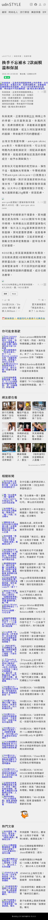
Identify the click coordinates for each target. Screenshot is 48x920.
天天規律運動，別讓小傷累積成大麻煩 (38, 436)
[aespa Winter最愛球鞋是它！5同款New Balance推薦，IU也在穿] (10, 608)
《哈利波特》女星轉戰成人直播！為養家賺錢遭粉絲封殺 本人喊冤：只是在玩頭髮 (38, 457)
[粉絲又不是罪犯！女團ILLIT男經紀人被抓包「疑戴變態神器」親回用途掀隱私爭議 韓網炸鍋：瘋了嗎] (10, 595)
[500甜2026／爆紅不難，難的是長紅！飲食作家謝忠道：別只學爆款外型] (10, 704)
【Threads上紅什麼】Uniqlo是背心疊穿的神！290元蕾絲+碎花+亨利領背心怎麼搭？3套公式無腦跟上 (33, 666)
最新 (4, 12)
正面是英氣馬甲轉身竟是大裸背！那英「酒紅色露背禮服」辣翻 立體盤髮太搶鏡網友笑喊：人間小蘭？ (33, 790)
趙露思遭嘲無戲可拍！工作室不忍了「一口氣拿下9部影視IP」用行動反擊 (32, 622)
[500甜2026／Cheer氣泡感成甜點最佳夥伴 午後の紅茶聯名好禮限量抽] (10, 759)
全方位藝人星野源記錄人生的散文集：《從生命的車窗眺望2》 (32, 485)
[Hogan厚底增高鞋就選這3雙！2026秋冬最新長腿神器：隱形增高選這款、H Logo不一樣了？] (10, 581)
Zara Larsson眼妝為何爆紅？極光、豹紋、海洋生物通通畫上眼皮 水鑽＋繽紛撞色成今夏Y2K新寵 (33, 341)
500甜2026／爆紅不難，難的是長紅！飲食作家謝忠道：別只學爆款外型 (33, 704)
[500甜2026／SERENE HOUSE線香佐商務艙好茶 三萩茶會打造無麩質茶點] (10, 773)
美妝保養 (36, 12)
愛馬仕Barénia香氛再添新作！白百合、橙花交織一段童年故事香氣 (32, 367)
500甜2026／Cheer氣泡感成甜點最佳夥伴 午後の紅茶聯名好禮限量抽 (33, 759)
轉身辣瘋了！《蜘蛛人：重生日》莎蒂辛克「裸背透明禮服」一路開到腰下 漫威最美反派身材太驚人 (23, 457)
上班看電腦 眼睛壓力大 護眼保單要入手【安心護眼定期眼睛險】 (8, 436)
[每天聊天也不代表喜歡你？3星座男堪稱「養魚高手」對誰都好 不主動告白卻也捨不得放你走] (10, 554)
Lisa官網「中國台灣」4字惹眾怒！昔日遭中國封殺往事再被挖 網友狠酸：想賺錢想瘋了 (33, 637)
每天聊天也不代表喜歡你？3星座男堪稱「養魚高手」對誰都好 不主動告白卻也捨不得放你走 (33, 555)
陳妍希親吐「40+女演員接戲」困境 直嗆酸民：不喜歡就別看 (33, 800)
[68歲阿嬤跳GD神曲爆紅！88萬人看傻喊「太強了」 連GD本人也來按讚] (10, 863)
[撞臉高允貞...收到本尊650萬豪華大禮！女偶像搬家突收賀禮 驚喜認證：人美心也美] (10, 526)
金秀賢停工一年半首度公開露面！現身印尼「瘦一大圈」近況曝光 (32, 512)
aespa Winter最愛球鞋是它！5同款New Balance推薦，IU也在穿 (32, 608)
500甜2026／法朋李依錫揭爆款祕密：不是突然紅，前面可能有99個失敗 (33, 718)
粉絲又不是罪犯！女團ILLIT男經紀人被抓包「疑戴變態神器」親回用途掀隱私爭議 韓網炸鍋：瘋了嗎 (33, 598)
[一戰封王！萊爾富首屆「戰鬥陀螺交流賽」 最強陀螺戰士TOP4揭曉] (10, 677)
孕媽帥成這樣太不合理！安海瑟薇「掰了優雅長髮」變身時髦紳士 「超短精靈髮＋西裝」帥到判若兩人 (23, 436)
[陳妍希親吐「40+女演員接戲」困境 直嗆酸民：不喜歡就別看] (10, 800)
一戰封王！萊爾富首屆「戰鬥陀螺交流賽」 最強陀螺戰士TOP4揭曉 (33, 677)
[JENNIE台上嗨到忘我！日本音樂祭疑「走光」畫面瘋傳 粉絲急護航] (10, 877)
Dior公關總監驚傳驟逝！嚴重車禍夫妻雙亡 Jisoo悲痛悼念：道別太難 (33, 850)
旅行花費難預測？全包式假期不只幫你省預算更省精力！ (8, 415)
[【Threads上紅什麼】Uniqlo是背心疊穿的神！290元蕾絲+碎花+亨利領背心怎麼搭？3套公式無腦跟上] (10, 663)
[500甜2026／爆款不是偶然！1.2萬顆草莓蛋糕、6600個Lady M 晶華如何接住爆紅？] (10, 732)
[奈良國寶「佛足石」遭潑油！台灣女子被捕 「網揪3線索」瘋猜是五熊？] (10, 540)
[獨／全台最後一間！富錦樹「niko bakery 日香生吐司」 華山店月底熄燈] (10, 499)
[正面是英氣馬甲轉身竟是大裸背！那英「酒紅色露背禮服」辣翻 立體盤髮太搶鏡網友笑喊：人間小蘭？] (10, 787)
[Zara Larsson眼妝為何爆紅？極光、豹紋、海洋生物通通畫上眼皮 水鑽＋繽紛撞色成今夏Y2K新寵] (10, 340)
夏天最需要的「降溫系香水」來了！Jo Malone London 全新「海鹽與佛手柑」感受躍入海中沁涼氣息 (32, 357)
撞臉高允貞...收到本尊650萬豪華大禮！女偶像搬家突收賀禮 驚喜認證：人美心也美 (32, 527)
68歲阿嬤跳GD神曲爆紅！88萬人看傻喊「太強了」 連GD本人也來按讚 (33, 863)
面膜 (5, 294)
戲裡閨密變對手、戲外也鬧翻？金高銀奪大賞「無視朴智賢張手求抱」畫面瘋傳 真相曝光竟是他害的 (33, 568)
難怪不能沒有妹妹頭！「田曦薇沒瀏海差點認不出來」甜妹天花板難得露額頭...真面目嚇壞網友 (24, 415)
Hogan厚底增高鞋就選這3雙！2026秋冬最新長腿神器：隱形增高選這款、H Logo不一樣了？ (33, 582)
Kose (14, 294)
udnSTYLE (6, 56)
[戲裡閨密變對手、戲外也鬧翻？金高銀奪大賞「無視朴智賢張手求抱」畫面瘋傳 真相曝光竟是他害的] (10, 567)
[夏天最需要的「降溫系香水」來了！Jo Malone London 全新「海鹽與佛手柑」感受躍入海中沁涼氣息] (10, 354)
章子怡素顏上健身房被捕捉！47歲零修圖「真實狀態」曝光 (33, 904)
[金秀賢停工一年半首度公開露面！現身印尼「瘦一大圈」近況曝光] (10, 513)
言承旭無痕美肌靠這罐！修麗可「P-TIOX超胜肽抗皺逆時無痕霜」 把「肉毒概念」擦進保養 (33, 382)
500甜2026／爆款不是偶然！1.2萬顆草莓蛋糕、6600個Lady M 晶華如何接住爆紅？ (33, 733)
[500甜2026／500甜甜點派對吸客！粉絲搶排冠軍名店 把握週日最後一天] (10, 691)
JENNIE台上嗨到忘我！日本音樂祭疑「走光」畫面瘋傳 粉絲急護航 (32, 876)
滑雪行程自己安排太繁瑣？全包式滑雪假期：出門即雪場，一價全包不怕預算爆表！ (38, 415)
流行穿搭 (24, 12)
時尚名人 (13, 12)
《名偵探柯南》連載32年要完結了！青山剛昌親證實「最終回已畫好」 (33, 890)
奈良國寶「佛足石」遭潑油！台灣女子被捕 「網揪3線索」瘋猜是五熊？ (32, 540)
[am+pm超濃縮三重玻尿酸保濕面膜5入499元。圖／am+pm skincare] (24, 199)
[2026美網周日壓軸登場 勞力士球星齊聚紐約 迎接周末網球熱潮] (10, 746)
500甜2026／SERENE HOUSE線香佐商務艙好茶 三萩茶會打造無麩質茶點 (33, 774)
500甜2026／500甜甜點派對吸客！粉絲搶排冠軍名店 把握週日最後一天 (32, 691)
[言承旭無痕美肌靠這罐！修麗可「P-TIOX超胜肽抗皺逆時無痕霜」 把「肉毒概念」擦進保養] (10, 381)
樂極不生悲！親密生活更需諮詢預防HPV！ (8, 457)
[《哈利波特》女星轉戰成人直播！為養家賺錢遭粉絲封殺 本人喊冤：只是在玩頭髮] (10, 650)
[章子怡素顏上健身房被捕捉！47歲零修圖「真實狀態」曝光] (10, 904)
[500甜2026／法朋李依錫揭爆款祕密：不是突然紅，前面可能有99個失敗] (10, 718)
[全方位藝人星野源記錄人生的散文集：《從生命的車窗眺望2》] (10, 485)
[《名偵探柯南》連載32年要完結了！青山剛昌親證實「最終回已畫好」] (10, 890)
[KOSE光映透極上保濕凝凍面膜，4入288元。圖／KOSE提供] (24, 281)
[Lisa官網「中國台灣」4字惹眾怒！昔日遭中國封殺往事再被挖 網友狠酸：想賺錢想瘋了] (10, 636)
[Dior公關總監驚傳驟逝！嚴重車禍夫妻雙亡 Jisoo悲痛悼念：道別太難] (10, 849)
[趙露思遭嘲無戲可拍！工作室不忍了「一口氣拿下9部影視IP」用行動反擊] (10, 622)
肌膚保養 (27, 56)
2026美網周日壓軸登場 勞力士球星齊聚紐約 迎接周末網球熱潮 (33, 745)
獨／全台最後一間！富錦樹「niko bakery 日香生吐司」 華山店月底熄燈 (32, 499)
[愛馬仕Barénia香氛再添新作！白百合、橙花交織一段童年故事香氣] (10, 368)
